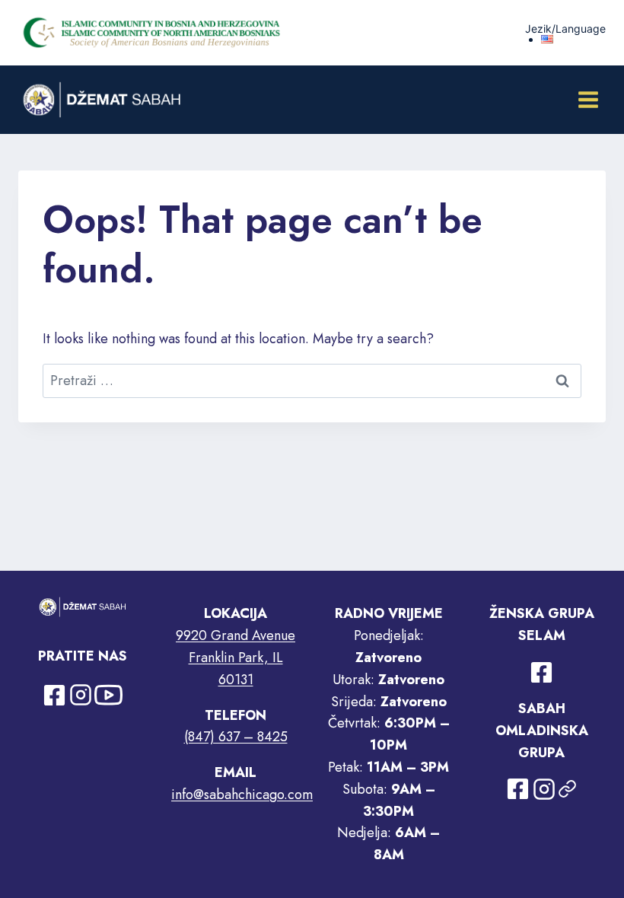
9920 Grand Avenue (235, 635)
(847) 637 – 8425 (236, 737)
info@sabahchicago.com (242, 794)
